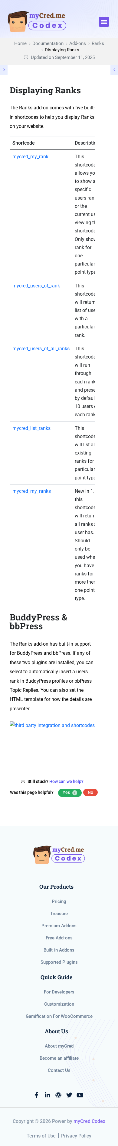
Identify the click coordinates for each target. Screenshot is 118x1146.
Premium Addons (59, 925)
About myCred (59, 1046)
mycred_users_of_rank (36, 286)
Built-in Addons (59, 950)
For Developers (59, 992)
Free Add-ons (59, 938)
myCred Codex (89, 1121)
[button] (104, 22)
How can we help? (66, 781)
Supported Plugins (59, 962)
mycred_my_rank (30, 157)
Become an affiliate (59, 1058)
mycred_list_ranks (31, 428)
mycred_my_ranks (31, 491)
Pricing (59, 901)
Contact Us (59, 1070)
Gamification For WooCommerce (59, 1016)
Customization (59, 1004)
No (90, 792)
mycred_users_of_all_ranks (41, 349)
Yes (69, 792)
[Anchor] (90, 621)
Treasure (59, 913)
